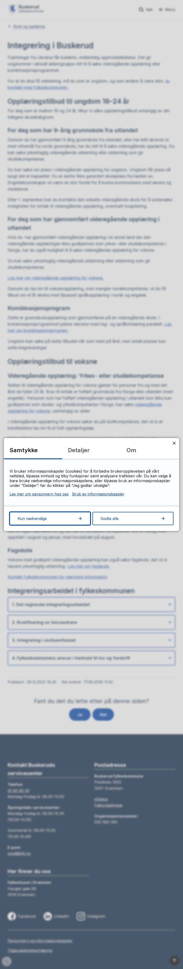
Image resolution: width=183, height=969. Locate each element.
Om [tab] (131, 450)
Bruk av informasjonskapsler (98, 494)
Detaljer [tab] (79, 450)
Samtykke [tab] (24, 450)
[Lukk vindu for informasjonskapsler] (174, 443)
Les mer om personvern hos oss (39, 494)
